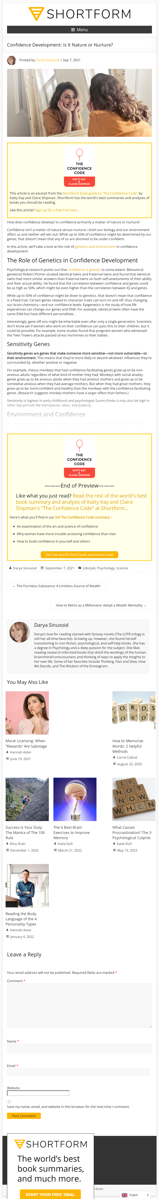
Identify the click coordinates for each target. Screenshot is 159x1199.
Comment (16, 981)
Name (13, 1041)
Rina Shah (17, 843)
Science (122, 568)
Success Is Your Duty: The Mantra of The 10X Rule (25, 832)
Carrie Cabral (127, 757)
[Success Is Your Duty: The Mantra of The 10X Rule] (27, 779)
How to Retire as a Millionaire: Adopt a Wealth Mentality (101, 605)
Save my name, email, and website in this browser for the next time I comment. (68, 1106)
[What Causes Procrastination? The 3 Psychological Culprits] (134, 779)
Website (13, 1088)
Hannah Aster (20, 752)
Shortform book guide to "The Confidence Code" (101, 193)
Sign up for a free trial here (56, 210)
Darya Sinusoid (47, 60)
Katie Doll (65, 843)
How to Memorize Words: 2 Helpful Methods (127, 746)
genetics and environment (95, 246)
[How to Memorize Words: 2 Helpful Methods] (134, 693)
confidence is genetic (84, 269)
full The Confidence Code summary (83, 517)
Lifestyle (89, 568)
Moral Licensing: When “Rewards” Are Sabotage (26, 743)
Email (12, 1065)
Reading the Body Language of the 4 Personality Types (21, 918)
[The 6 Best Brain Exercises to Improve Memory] (75, 779)
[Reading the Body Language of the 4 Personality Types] (27, 866)
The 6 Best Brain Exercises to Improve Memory (71, 832)
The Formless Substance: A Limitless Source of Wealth (56, 586)
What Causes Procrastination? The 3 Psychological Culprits (131, 832)
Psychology (106, 568)
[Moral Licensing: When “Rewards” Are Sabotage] (27, 693)
